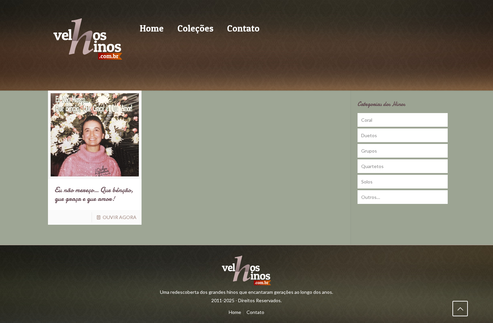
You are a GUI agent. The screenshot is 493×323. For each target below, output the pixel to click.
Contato (255, 312)
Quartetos (372, 166)
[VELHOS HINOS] (88, 38)
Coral (366, 120)
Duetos (369, 135)
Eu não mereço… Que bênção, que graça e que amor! (94, 194)
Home (235, 312)
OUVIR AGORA (119, 217)
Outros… (370, 197)
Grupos (369, 151)
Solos (367, 181)
